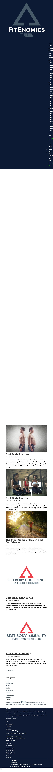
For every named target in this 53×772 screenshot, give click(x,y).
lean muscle (18, 704)
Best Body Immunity (18, 653)
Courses (8, 726)
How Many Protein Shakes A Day (15, 738)
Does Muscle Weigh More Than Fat (16, 733)
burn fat (17, 702)
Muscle (31, 704)
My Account (9, 724)
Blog (50, 135)
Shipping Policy (10, 753)
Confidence (9, 683)
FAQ (50, 133)
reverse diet (35, 704)
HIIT (43, 702)
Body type (8, 702)
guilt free (40, 702)
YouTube (8, 743)
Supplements (10, 695)
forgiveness (33, 702)
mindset (27, 704)
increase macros (9, 704)
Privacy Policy (10, 746)
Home (50, 43)
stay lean (44, 704)
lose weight (23, 704)
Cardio (22, 701)
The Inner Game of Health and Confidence (24, 541)
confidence (28, 702)
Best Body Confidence (19, 597)
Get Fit (37, 702)
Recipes (8, 693)
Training (8, 697)
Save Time (40, 704)
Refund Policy (10, 750)
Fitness (8, 685)
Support (8, 729)
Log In (51, 164)
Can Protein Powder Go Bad (14, 736)
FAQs (7, 755)
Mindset (8, 688)
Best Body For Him (17, 454)
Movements (9, 690)
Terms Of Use (10, 748)
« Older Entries (10, 671)
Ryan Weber (10, 457)
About (51, 45)
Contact (8, 758)
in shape (14, 704)
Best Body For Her (17, 498)
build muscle (12, 702)
